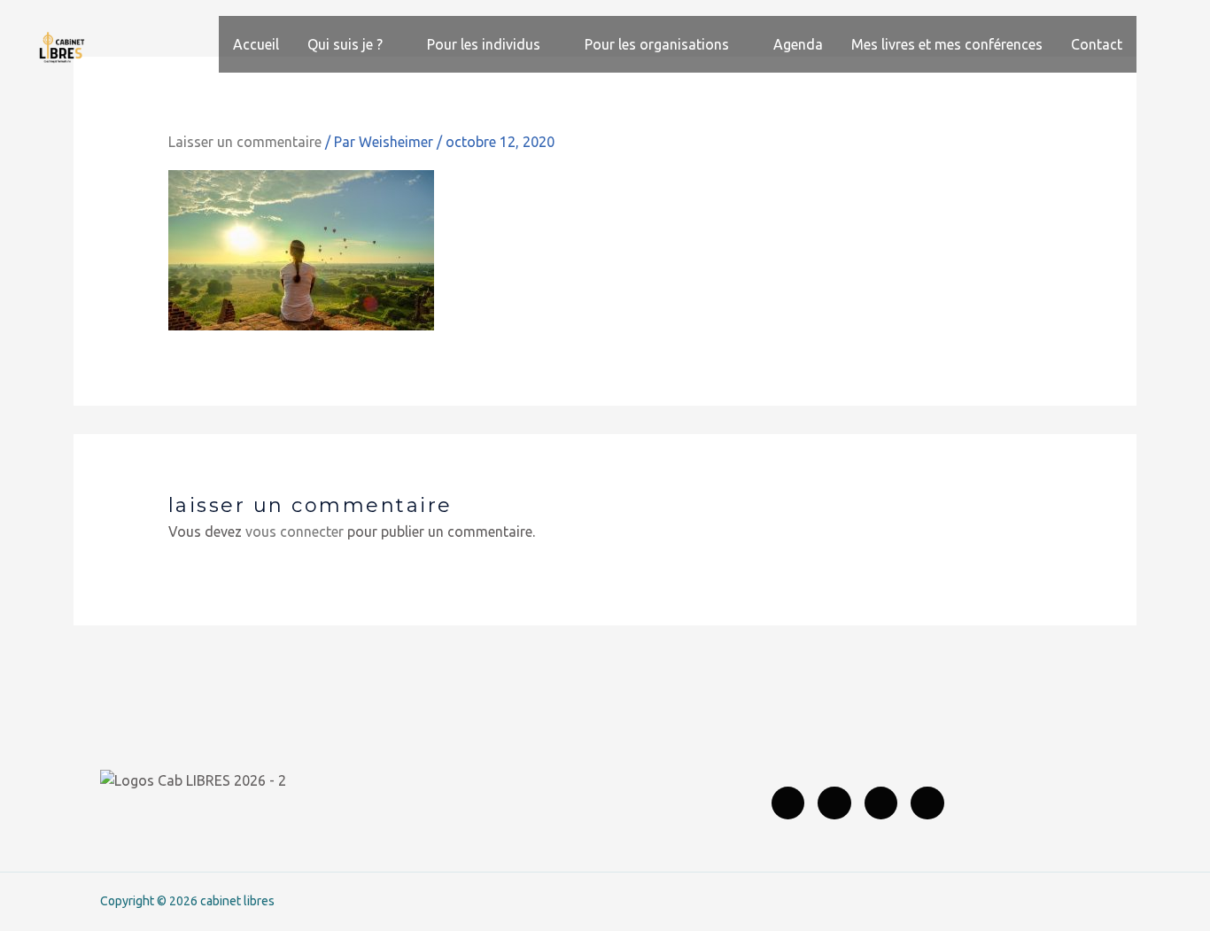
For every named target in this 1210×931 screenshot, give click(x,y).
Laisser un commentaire (245, 142)
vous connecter (294, 531)
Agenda (798, 44)
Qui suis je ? (345, 44)
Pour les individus (483, 44)
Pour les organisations (657, 44)
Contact (1096, 44)
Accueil (256, 44)
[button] (1158, 44)
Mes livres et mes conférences (947, 44)
